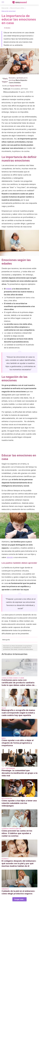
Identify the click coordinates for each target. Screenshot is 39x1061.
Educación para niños (17, 8)
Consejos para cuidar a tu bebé (13, 678)
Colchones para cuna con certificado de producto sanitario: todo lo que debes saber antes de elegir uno (18, 682)
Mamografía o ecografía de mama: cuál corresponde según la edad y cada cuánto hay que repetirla (18, 712)
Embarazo (5, 889)
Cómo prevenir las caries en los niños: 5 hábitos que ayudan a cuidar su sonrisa (17, 833)
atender (10, 557)
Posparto (5, 859)
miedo (9, 289)
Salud (4, 708)
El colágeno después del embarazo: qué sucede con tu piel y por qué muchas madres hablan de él (19, 863)
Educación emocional (9, 11)
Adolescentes (7, 798)
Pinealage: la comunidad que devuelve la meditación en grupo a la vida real (19, 773)
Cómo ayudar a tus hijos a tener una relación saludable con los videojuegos (19, 803)
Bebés (4, 738)
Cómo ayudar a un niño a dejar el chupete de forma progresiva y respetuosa (18, 743)
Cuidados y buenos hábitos (11, 828)
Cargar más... (19, 899)
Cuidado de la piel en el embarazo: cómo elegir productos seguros (18, 892)
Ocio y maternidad (8, 768)
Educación (5, 8)
